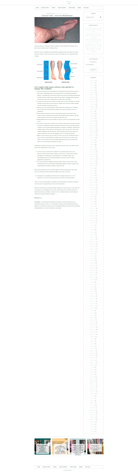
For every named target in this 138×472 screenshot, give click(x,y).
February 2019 (93, 293)
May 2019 (93, 286)
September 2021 (92, 220)
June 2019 (93, 284)
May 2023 (92, 172)
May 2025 (92, 116)
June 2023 (92, 170)
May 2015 (93, 400)
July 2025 (93, 111)
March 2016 (92, 376)
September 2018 (92, 305)
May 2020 (92, 258)
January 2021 (93, 239)
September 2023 (92, 163)
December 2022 (92, 184)
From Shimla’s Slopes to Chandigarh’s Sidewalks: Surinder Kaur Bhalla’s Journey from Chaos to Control (78, 450)
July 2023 (92, 168)
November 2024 (92, 130)
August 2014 (92, 421)
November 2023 (92, 158)
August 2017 (92, 336)
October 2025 (92, 104)
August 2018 (92, 308)
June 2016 (93, 369)
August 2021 (92, 222)
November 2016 (92, 357)
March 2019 (92, 291)
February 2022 (92, 208)
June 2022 (92, 199)
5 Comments (65, 13)
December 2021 (93, 213)
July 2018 (93, 310)
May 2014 (93, 428)
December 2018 (93, 298)
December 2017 (92, 327)
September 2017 (92, 334)
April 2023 (92, 175)
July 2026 (92, 82)
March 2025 (92, 120)
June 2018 (92, 312)
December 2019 (93, 270)
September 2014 (92, 419)
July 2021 (93, 225)
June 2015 (93, 398)
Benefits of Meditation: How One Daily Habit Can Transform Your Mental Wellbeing (93, 49)
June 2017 (93, 341)
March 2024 (92, 149)
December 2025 (92, 99)
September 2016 (92, 362)
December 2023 (92, 156)
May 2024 (92, 144)
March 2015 (92, 405)
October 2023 (92, 161)
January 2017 (93, 353)
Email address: (93, 61)
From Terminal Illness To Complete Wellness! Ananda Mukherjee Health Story (42, 449)
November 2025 (92, 101)
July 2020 (93, 253)
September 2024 (92, 135)
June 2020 (93, 255)
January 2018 (92, 324)
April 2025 (92, 118)
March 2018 (92, 319)
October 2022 (92, 189)
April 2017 (92, 346)
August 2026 (92, 80)
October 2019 (92, 274)
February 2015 (93, 407)
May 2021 (92, 229)
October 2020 (92, 246)
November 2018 (92, 300)
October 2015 (92, 388)
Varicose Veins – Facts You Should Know (57, 15)
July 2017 (93, 338)
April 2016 (92, 374)
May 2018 (93, 315)
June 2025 (92, 113)
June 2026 (92, 85)
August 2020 (92, 251)
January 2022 (93, 210)
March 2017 (92, 348)
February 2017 (93, 350)
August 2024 (92, 137)
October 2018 (92, 303)
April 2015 (92, 402)
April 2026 (92, 90)
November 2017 (92, 329)
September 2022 (92, 191)
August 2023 (92, 165)
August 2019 (92, 279)
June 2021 (92, 227)
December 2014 (92, 412)
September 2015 (92, 391)
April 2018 (92, 317)
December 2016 (92, 355)
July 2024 (92, 139)
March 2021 (92, 234)
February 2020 (93, 265)
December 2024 (92, 127)
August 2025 (92, 108)
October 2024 (92, 132)
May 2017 (93, 343)
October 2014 (92, 417)
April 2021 (92, 232)
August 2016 (92, 364)
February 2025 (92, 123)
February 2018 (93, 322)
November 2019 (92, 272)
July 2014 (93, 424)
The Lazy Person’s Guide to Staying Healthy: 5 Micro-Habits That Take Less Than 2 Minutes (93, 35)
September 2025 (92, 106)
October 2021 (92, 218)
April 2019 (92, 289)
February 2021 (93, 236)
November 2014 (92, 414)
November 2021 (93, 215)
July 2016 (93, 367)
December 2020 (92, 241)
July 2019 (93, 282)
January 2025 (92, 125)
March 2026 (92, 92)
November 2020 (92, 244)
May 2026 (92, 87)
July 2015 (93, 395)
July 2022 (92, 196)
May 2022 (92, 201)
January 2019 (93, 296)
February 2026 (92, 94)
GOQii (69, 2)
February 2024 (92, 151)
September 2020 (92, 248)
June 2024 (92, 142)
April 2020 (92, 260)
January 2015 (92, 410)
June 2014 (93, 426)
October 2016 (92, 360)
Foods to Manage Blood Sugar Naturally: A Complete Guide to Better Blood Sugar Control (93, 30)
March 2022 (92, 206)
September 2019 (92, 277)
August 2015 (92, 393)
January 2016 (93, 381)
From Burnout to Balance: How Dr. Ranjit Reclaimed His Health (95, 448)
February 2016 (93, 379)
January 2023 (92, 182)
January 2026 (92, 97)
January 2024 (92, 154)
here (56, 193)
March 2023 (92, 177)
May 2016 (93, 372)
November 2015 (93, 386)
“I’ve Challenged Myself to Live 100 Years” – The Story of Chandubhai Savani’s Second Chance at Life (60, 449)
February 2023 (92, 180)
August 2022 (92, 194)
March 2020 (92, 263)
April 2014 (92, 431)
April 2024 (92, 146)
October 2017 (92, 331)
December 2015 (93, 383)
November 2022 (92, 187)
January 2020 (93, 267)
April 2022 (92, 203)
